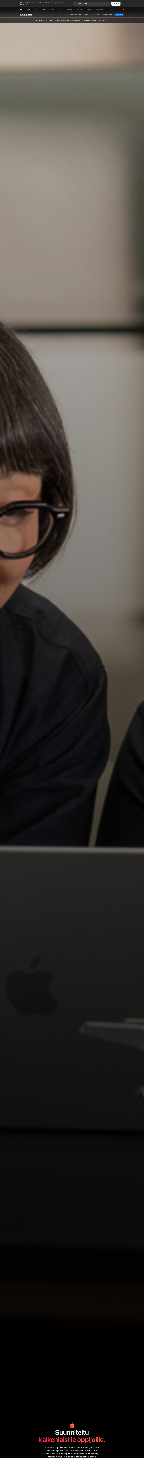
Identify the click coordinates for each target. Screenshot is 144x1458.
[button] (91, 3)
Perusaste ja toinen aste (74, 15)
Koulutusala (26, 15)
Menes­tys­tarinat (107, 15)
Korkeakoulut (87, 15)
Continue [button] (116, 4)
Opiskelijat (97, 15)
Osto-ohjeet (120, 15)
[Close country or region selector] (123, 4)
